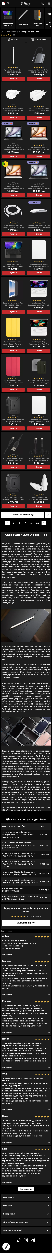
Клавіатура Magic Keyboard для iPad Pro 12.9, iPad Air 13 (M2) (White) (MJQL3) (39, 343)
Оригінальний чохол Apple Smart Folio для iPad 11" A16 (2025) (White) (39, 265)
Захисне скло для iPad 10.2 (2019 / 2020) (13, 304)
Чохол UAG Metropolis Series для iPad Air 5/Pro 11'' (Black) (13, 498)
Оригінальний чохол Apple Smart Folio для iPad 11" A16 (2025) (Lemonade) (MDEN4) (13, 343)
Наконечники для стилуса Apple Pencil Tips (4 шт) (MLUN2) (38, 498)
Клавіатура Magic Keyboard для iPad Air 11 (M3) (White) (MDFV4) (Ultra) (13, 188)
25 (37, 523)
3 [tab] (14, 104)
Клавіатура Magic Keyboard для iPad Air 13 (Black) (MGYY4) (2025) (39, 188)
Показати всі (26, 1189)
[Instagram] (26, 1240)
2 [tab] (13, 104)
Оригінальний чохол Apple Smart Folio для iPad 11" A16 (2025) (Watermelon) (13, 382)
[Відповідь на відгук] (49, 955)
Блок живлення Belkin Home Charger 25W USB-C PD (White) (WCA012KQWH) (39, 110)
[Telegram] (33, 1240)
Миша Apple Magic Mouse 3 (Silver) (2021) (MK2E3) (39, 226)
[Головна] (2, 32)
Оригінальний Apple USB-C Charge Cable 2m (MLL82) (13, 227)
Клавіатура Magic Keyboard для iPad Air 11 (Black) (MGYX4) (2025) (13, 149)
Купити (13, 78)
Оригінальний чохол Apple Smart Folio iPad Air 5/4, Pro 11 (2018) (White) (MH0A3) (39, 421)
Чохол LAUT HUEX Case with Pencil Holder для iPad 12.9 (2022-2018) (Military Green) (38, 382)
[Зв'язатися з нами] (42, 3)
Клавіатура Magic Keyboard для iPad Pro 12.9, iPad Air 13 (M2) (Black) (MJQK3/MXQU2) (13, 265)
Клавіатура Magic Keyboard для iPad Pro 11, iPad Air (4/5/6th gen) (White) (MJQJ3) (39, 304)
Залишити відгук (26, 923)
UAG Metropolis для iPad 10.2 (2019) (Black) (13, 421)
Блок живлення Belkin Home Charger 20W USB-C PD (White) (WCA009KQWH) (13, 110)
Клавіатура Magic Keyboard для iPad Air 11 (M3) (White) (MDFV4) (38, 149)
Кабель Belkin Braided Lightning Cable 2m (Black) (13, 460)
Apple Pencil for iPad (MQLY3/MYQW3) (13, 71)
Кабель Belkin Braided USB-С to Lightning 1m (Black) (39, 460)
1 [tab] (38, 415)
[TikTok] (18, 1240)
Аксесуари (10, 32)
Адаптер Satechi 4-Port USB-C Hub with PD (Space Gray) (38, 71)
